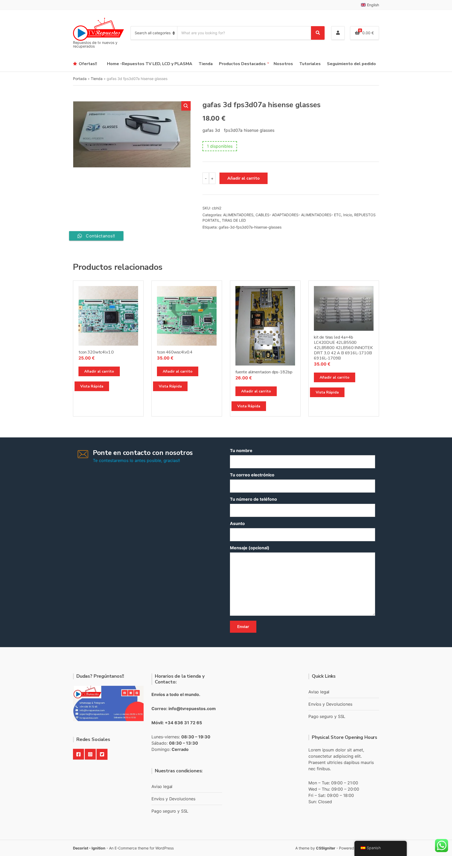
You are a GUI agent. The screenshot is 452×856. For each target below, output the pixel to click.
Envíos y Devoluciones (173, 798)
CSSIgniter (325, 848)
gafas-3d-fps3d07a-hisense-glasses (250, 227)
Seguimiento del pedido (351, 64)
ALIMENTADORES (238, 215)
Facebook (78, 754)
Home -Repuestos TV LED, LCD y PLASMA (149, 64)
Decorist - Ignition (89, 848)
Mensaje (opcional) (249, 547)
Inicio (347, 215)
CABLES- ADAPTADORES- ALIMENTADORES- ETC (298, 215)
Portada (80, 78)
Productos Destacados (242, 64)
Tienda (206, 64)
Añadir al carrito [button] (99, 371)
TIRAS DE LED (234, 220)
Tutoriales (310, 64)
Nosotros (283, 64)
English (373, 5)
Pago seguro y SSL (169, 811)
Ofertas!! (88, 64)
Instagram (90, 754)
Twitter (102, 754)
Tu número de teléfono (253, 499)
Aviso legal (161, 786)
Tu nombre (241, 450)
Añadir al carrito (243, 178)
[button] (186, 106)
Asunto (237, 523)
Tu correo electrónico (252, 474)
